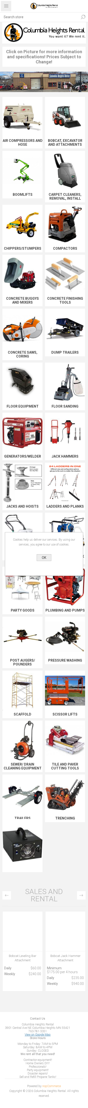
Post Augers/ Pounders (22, 662)
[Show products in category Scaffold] (22, 690)
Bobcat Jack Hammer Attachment (65, 958)
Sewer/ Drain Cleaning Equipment (23, 766)
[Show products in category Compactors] (65, 225)
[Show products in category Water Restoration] (22, 844)
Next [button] (81, 895)
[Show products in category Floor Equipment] (22, 382)
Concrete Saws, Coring (22, 354)
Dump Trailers (65, 352)
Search (82, 17)
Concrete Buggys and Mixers (22, 300)
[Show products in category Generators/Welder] (22, 432)
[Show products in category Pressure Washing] (65, 636)
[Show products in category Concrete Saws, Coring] (22, 329)
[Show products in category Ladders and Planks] (65, 483)
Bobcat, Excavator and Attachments (65, 142)
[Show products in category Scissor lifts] (65, 690)
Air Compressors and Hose (23, 142)
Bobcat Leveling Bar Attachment (22, 958)
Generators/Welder (22, 456)
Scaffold (22, 714)
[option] (22, 952)
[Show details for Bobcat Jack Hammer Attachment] (65, 931)
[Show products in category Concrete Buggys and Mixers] (22, 275)
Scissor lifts (65, 714)
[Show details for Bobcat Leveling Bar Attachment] (23, 931)
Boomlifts (23, 194)
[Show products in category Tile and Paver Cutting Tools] (65, 740)
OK (44, 558)
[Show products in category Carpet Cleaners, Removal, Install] (65, 171)
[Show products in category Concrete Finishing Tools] (65, 275)
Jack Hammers (65, 456)
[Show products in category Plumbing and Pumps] (65, 586)
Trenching (65, 818)
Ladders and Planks (65, 506)
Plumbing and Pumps (65, 610)
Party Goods (22, 610)
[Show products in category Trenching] (65, 794)
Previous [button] (6, 895)
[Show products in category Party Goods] (22, 586)
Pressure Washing (65, 660)
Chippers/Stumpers (22, 248)
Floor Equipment (23, 406)
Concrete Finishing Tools (65, 300)
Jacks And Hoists (22, 506)
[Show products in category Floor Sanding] (65, 382)
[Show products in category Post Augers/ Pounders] (22, 636)
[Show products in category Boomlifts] (22, 171)
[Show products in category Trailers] (22, 794)
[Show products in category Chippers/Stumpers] (22, 225)
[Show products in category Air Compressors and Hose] (22, 117)
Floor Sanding (65, 406)
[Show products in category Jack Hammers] (65, 432)
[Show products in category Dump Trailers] (65, 329)
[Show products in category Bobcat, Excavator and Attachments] (65, 117)
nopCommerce (51, 1086)
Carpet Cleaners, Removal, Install (65, 196)
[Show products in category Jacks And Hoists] (22, 483)
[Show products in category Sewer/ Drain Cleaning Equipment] (22, 740)
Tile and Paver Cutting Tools (65, 766)
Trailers (22, 818)
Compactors (65, 248)
